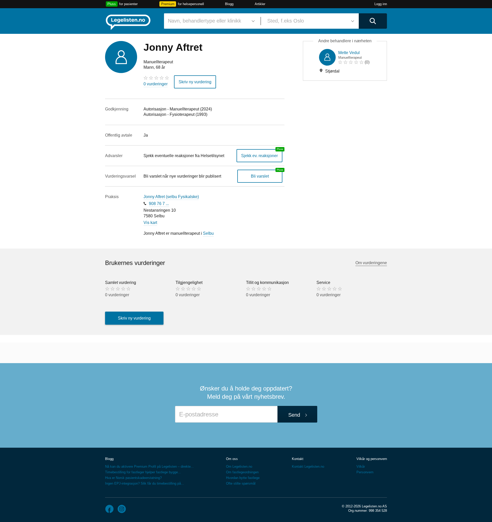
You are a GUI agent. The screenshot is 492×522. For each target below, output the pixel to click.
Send (294, 415)
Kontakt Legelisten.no (308, 466)
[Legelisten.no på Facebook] (109, 509)
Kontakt (297, 459)
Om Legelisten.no (239, 466)
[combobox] (210, 21)
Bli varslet (260, 176)
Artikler (260, 4)
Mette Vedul (349, 52)
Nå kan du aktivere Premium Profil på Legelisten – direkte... (149, 466)
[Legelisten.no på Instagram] (121, 509)
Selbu (208, 233)
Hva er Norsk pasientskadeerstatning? (133, 478)
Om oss (232, 459)
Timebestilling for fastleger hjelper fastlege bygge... (143, 472)
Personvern (364, 472)
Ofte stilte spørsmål (240, 483)
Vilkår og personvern (371, 459)
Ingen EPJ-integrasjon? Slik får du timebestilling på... (144, 483)
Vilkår (360, 466)
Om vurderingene (371, 263)
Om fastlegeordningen (242, 472)
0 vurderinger (156, 84)
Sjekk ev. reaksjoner (259, 155)
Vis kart (150, 222)
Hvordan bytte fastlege (243, 478)
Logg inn (380, 4)
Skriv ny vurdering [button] (195, 82)
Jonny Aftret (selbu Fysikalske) (171, 197)
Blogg (229, 4)
